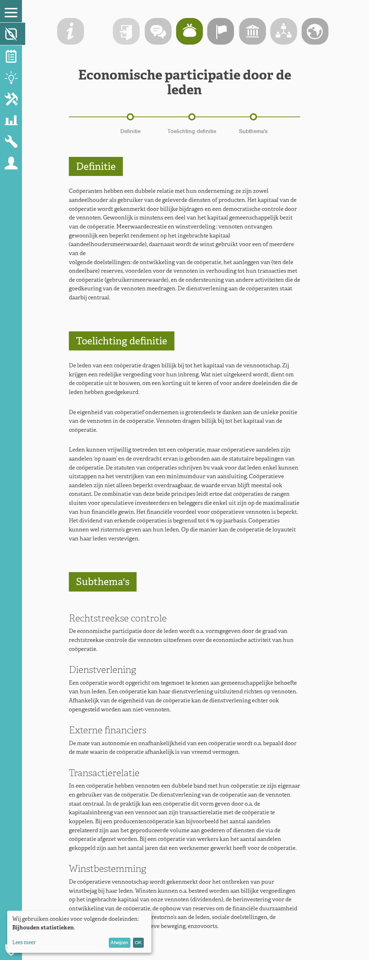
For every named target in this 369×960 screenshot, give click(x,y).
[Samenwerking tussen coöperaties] (283, 31)
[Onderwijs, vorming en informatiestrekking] (252, 31)
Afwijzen (119, 942)
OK (138, 942)
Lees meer (24, 942)
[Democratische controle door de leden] (158, 31)
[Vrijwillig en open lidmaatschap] (126, 31)
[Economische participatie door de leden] (189, 31)
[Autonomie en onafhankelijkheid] (220, 31)
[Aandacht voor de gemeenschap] (315, 31)
